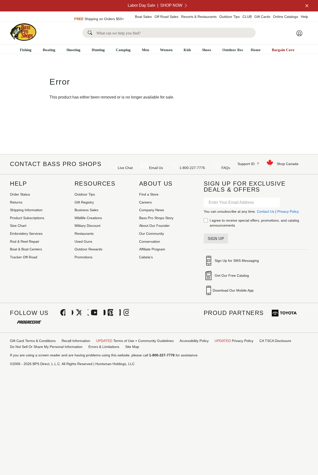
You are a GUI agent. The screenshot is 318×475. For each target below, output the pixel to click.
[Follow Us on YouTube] (92, 313)
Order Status (20, 194)
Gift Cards (262, 17)
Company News (151, 210)
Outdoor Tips (229, 17)
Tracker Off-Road (23, 257)
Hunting (98, 50)
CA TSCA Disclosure (275, 341)
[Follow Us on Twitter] (76, 313)
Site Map (132, 347)
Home (256, 50)
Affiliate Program (152, 249)
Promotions (83, 257)
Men (145, 50)
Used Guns (83, 241)
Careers (145, 202)
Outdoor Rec (232, 50)
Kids (187, 50)
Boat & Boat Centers (26, 249)
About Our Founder (154, 226)
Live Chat (125, 168)
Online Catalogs (285, 17)
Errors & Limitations (103, 347)
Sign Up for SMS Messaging (237, 261)
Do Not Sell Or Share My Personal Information (46, 347)
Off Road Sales (166, 17)
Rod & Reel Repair (24, 241)
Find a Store (149, 194)
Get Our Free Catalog (232, 275)
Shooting (73, 50)
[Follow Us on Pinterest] (108, 313)
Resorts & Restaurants (199, 17)
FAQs (225, 168)
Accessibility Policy (194, 341)
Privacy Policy (288, 211)
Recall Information (76, 341)
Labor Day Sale (155, 5)
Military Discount (87, 226)
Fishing (26, 50)
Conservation (149, 241)
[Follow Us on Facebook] (61, 313)
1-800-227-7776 (192, 168)
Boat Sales (143, 17)
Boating (49, 50)
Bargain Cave (283, 50)
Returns (16, 202)
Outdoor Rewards (88, 249)
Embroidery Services (26, 234)
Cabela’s (146, 257)
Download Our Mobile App (233, 290)
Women (166, 50)
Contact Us (265, 211)
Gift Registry (84, 202)
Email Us (156, 168)
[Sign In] (300, 33)
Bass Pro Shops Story (156, 218)
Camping (123, 50)
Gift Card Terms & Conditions (33, 341)
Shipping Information (26, 210)
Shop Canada (287, 164)
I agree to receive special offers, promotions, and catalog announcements (254, 222)
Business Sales (86, 210)
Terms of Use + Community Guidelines (135, 341)
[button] (91, 33)
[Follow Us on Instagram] (124, 313)
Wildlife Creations (88, 218)
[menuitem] (26, 50)
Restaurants (84, 234)
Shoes (206, 50)
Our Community (151, 234)
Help (304, 17)
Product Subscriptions (27, 218)
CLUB (247, 17)
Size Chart (18, 226)
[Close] (306, 5)
